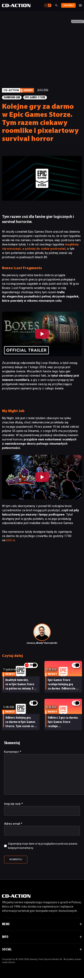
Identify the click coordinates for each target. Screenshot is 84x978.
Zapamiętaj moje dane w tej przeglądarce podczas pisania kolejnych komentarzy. (42, 845)
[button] (42, 334)
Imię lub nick (13, 804)
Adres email (13, 824)
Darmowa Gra (12, 97)
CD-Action (11, 90)
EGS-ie (10, 540)
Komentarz (12, 752)
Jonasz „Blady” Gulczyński (42, 643)
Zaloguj (68, 5)
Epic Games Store (35, 97)
